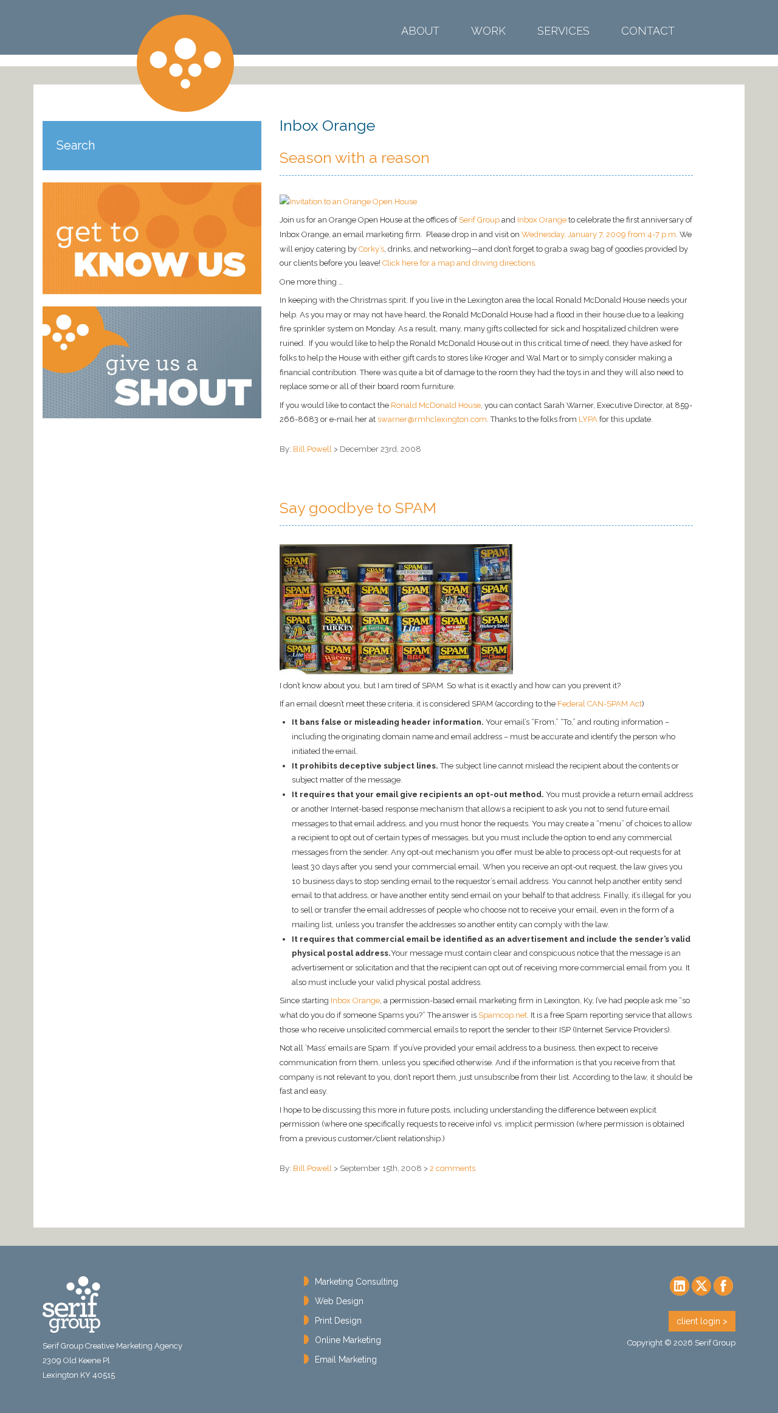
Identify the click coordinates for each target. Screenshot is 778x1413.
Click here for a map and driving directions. (459, 263)
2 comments (452, 1168)
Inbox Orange (541, 219)
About (420, 30)
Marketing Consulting (356, 1282)
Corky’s (371, 249)
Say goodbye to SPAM (358, 508)
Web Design (339, 1301)
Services (563, 30)
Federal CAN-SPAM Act (599, 703)
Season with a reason (355, 157)
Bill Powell (312, 449)
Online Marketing (348, 1340)
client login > (702, 1321)
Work (488, 30)
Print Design (338, 1320)
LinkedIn (679, 1286)
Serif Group (185, 63)
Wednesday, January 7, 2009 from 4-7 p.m (599, 234)
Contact (648, 30)
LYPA (588, 419)
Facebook (723, 1286)
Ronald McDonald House (436, 405)
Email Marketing (346, 1359)
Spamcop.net (502, 1015)
